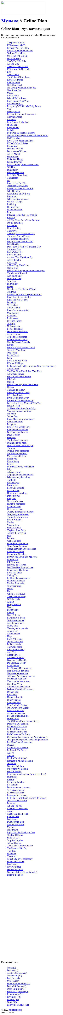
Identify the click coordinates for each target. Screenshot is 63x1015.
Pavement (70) (14, 997)
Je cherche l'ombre (15, 782)
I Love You (12, 146)
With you (11, 437)
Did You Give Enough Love (20, 567)
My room (11, 413)
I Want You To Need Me (18, 69)
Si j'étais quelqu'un (15, 790)
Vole (9, 109)
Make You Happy (15, 159)
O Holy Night (13, 599)
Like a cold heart (15, 421)
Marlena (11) (13, 981)
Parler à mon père (15, 875)
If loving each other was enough (22, 215)
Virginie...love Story (16, 530)
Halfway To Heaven (16, 564)
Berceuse (11, 803)
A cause (10, 779)
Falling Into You (14, 162)
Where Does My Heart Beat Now (22, 384)
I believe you (13, 207)
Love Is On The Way (17, 183)
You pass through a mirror (19, 411)
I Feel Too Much (15, 395)
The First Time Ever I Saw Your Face (24, 371)
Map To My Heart (15, 824)
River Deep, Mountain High (20, 140)
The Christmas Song (16, 596)
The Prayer (12, 231)
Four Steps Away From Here (20, 466)
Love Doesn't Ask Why (18, 101)
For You (11, 538)
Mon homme (13, 313)
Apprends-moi (13, 334)
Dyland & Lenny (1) (16, 986)
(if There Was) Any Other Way (21, 408)
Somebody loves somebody (20, 859)
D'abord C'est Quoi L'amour (20, 689)
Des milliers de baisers (17, 331)
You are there (13, 525)
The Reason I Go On (17, 848)
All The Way (13, 64)
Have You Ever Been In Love (21, 347)
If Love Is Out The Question (20, 400)
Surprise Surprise (15, 840)
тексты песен (15, 1010)
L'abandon (12, 225)
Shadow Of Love (15, 835)
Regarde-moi (13, 127)
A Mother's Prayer (15, 374)
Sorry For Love (14, 278)
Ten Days (11, 291)
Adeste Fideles (14, 260)
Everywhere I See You (17, 429)
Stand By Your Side (16, 350)
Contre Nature (13, 307)
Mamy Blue (12, 625)
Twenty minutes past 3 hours (20, 511)
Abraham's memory (16, 713)
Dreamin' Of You (15, 148)
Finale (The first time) (17, 758)
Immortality (12, 170)
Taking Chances (14, 843)
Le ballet (11, 130)
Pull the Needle (14, 644)
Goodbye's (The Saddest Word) (21, 289)
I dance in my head (16, 580)
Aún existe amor (14, 276)
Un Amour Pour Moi (16, 678)
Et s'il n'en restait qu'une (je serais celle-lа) (26, 774)
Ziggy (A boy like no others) (20, 474)
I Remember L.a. (15, 103)
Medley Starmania (15, 583)
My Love (11, 827)
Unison (10, 387)
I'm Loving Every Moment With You (24, 403)
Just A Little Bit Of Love (18, 193)
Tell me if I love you (16, 533)
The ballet (11, 480)
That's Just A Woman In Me (20, 845)
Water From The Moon (17, 543)
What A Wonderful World (19, 376)
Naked (10, 607)
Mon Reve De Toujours (18, 670)
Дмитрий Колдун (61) (18, 1005)
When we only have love (18, 477)
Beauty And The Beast (17, 570)
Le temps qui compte (16, 795)
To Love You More (16, 53)
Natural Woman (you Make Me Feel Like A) (27, 135)
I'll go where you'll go (17, 493)
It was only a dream (16, 617)
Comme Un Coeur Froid (18, 686)
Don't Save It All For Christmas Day (24, 246)
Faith (9, 358)
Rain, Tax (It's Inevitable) (18, 297)
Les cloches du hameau (18, 238)
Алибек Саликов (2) (17, 973)
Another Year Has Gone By (20, 257)
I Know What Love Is (17, 339)
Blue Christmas (14, 254)
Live (9, 72)
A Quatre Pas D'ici (15, 649)
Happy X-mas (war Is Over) (20, 241)
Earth (9, 212)
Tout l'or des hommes (17, 337)
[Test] (23, 13)
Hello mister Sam (15, 509)
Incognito (11, 424)
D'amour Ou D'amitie (17, 660)
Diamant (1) (12, 970)
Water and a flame (15, 861)
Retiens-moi (12, 318)
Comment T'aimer (15, 657)
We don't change (14, 201)
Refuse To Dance (15, 79)
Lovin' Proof (13, 95)
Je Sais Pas (12, 125)
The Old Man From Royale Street (22, 721)
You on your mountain (17, 628)
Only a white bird (15, 641)
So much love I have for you (20, 445)
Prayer (10, 286)
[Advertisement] (31, 910)
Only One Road (14, 85)
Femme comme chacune (18, 787)
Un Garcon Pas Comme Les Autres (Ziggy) (27, 737)
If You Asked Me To (16, 45)
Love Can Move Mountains (20, 50)
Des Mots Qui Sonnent (17, 723)
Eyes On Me (13, 816)
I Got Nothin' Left (15, 822)
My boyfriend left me (17, 456)
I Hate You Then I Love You (20, 188)
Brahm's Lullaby (14, 252)
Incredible (11, 853)
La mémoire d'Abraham (18, 122)
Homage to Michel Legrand (20, 761)
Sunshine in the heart (16, 443)
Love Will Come (14, 639)
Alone (10, 811)
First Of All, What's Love (18, 427)
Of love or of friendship (18, 450)
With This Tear (14, 541)
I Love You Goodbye (17, 554)
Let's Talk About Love (17, 175)
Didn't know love (15, 869)
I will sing (11, 204)
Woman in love (14, 527)
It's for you (12, 458)
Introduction (12, 559)
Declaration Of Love (16, 151)
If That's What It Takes (17, 143)
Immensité (12, 776)
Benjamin (11, 498)
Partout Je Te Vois (15, 710)
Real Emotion (13, 82)
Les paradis (12, 784)
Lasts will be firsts (15, 488)
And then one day (15, 623)
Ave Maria (12, 262)
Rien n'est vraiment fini (17, 310)
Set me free (12, 416)
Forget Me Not (14, 604)
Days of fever (13, 435)
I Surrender (12, 284)
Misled (10, 93)
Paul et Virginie (14, 519)
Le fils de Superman (16, 729)
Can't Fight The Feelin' (17, 814)
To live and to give (15, 620)
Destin (10, 588)
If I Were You (13, 562)
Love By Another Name (18, 392)
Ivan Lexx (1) (13, 978)
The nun (11, 448)
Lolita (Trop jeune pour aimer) (21, 419)
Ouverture (11, 763)
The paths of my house (17, 517)
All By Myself (13, 154)
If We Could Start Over (18, 397)
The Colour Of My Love (18, 77)
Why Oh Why (13, 191)
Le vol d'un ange (15, 329)
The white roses (14, 647)
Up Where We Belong (17, 769)
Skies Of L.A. (13, 837)
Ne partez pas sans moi (17, 673)
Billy (9, 469)
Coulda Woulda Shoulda (18, 342)
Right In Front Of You (17, 299)
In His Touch (13, 355)
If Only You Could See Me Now (22, 556)
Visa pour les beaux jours (18, 681)
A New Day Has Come (18, 265)
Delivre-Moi (12, 692)
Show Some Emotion (17, 546)
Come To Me (13, 368)
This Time (11, 851)
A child (10, 612)
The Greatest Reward (17, 273)
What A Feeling (14, 771)
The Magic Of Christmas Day (21, 233)
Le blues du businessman (18, 578)
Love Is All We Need (17, 360)
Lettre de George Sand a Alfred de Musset (26, 798)
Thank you (12, 856)
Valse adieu (12, 305)
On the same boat (15, 223)
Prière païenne (13, 111)
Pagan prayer (13, 482)
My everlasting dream (17, 453)
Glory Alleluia (13, 615)
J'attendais (11, 119)
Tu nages (11, 323)
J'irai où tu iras (13, 228)
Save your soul (14, 867)
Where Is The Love (16, 594)
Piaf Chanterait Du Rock (18, 734)
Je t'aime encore (14, 321)
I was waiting (13, 490)
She (9, 535)
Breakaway (12, 864)
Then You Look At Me (17, 66)
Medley (10, 522)
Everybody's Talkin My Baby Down (24, 106)
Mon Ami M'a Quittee (17, 705)
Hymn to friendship (16, 503)
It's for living (13, 461)
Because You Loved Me (18, 48)
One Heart (12, 352)
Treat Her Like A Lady (17, 185)
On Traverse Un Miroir (17, 708)
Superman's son (14, 586)
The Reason (12, 178)
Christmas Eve (14, 249)
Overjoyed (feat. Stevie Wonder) (22, 872)
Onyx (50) (12, 1002)
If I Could (11, 379)
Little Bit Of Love (15, 551)
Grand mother (13, 633)
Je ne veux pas (14, 700)
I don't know (13, 718)
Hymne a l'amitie (15, 697)
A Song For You (14, 806)
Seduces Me (12, 156)
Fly (8, 591)
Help (9, 636)
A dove (10, 753)
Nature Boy (12, 268)
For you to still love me (17, 716)
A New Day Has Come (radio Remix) (24, 294)
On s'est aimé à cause (17, 800)
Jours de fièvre (14, 702)
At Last (10, 602)
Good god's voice (15, 501)
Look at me (12, 485)
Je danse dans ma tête (17, 731)
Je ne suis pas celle (15, 792)
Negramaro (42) (14, 975)
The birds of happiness (17, 440)
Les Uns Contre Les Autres (19, 742)
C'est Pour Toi (13, 655)
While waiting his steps (17, 199)
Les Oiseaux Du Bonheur (19, 668)
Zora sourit (12, 196)
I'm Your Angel (14, 58)
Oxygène (11, 745)
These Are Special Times (18, 236)
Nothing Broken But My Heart (21, 549)
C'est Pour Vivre (14, 684)
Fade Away (12, 819)
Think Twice (13, 74)
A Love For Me (14, 472)
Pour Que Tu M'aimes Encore (21, 132)
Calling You (12, 575)
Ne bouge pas (13, 326)
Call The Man (13, 138)
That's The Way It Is (16, 61)
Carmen (10, 755)
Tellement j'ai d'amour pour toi (21, 676)
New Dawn (12, 829)
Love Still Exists (14, 572)
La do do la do (14, 506)
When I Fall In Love (16, 98)
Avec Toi (11, 652)
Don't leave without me (18, 432)
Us (8, 180)
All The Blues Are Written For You (23, 220)
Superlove (11, 281)
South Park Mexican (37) (18, 983)
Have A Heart (13, 405)
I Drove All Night (15, 363)
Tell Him (11, 167)
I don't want (12, 609)
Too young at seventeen (18, 514)
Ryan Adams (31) (15, 994)
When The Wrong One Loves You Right (26, 270)
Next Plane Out (14, 90)
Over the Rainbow (15, 766)
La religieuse (13, 665)
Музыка (9, 20)
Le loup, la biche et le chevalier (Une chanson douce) (31, 366)
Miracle (10, 382)
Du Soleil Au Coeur (16, 663)
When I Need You (15, 172)
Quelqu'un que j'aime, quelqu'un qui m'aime (27, 739)
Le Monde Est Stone (16, 750)
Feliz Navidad (13, 244)
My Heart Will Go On (17, 56)
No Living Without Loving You (21, 87)
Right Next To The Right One (21, 832)
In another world (14, 209)
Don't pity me (13, 496)
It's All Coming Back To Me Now (23, 164)
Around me (12, 631)
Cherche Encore (14, 117)
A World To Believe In (17, 808)
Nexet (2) (11, 967)
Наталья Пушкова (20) (18, 991)
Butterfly (11, 217)
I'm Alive (11, 302)
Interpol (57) (13, 999)
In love (10, 464)
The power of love (15, 42)
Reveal (10, 344)
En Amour (12, 694)
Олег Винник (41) (16, 989)
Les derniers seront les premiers (21, 114)
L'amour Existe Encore (17, 747)
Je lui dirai (12, 315)
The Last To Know (16, 390)
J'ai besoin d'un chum (17, 726)
